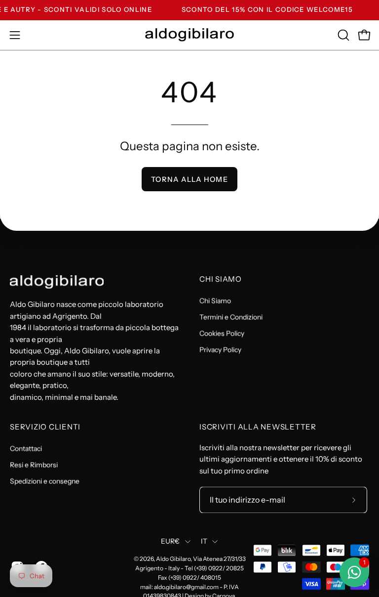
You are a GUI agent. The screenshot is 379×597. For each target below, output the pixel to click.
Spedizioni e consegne (44, 480)
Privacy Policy (220, 349)
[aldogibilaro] (189, 35)
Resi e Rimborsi (34, 464)
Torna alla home (189, 179)
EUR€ (170, 541)
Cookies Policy (221, 333)
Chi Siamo (220, 279)
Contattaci (26, 448)
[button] (342, 35)
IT (204, 541)
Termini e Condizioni (231, 316)
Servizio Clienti (45, 427)
